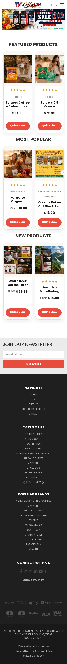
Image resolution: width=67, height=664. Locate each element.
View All (33, 549)
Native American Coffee (33, 515)
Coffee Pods (33, 443)
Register (40, 409)
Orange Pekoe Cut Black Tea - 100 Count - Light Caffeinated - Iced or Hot (49, 204)
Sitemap (33, 413)
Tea (34, 399)
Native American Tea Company (33, 501)
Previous (4, 77)
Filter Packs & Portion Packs (33, 453)
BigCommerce (40, 646)
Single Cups (34, 467)
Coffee (34, 394)
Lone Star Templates (40, 651)
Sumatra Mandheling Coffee (50, 289)
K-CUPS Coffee (33, 439)
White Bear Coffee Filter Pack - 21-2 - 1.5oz (18, 283)
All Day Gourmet (33, 458)
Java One (33, 463)
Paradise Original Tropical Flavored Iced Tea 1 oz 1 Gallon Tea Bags (18, 200)
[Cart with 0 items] (56, 5)
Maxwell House (33, 539)
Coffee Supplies (33, 434)
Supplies (33, 404)
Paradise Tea (33, 544)
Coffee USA (33, 529)
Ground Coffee (34, 448)
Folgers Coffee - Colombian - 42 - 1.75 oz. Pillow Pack (18, 105)
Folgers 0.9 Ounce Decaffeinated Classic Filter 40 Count (50, 105)
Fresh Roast (33, 477)
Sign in (26, 409)
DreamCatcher (34, 534)
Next (62, 77)
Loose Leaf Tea (33, 472)
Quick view (17, 125)
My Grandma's (33, 525)
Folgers (33, 520)
